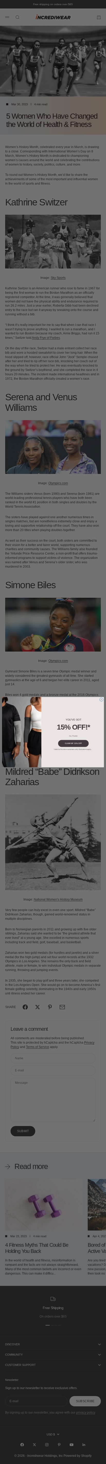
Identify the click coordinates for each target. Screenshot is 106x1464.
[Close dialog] (101, 699)
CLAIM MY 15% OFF (73, 743)
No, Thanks (73, 736)
